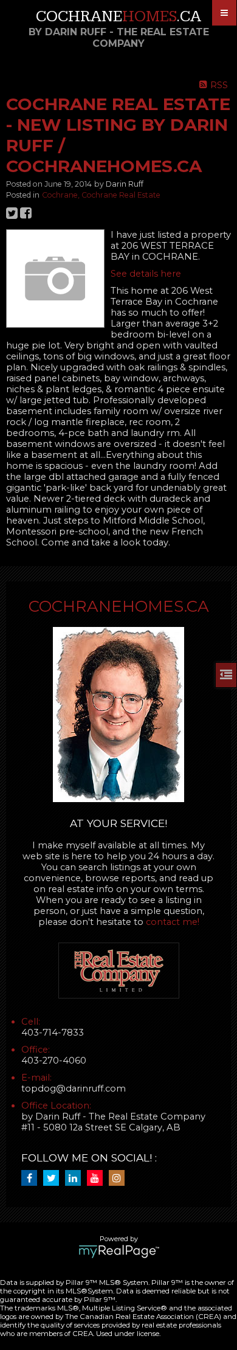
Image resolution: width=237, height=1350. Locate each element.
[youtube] (98, 1178)
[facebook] (32, 1178)
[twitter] (54, 1178)
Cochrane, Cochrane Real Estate (101, 194)
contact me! (172, 921)
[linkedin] (76, 1178)
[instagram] (120, 1178)
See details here (146, 273)
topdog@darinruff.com (73, 1088)
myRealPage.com (119, 1251)
